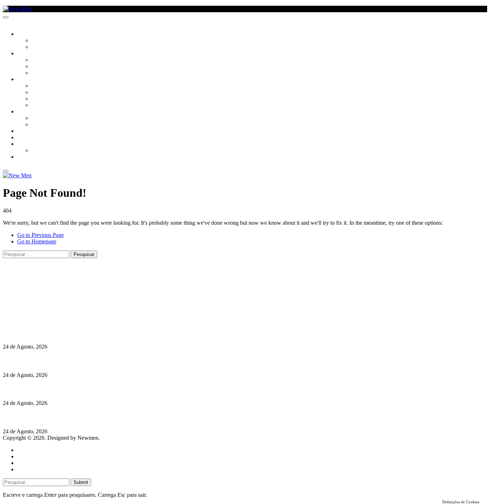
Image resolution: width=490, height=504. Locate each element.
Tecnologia (46, 105)
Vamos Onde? (32, 112)
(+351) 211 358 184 (51, 293)
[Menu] (6, 17)
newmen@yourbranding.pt (59, 286)
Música (40, 73)
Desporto (28, 144)
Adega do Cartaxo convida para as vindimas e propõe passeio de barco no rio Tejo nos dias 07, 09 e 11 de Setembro (142, 417)
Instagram (40, 299)
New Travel (30, 157)
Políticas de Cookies (47, 319)
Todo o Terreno (50, 150)
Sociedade (29, 34)
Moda (38, 92)
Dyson (39, 86)
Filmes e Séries (49, 66)
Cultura (27, 53)
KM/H (23, 137)
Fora (37, 124)
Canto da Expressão (56, 47)
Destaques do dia (36, 469)
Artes (38, 60)
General (26, 456)
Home (24, 450)
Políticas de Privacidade (50, 312)
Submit (81, 482)
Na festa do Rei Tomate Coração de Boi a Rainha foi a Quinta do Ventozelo (94, 361)
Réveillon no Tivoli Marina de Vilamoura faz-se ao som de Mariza (82, 333)
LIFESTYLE (28, 79)
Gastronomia (33, 131)
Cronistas (44, 40)
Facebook (40, 306)
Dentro (40, 118)
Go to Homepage (36, 241)
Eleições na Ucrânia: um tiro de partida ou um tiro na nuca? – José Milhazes (95, 389)
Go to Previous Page (40, 235)
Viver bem (43, 99)
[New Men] (17, 9)
